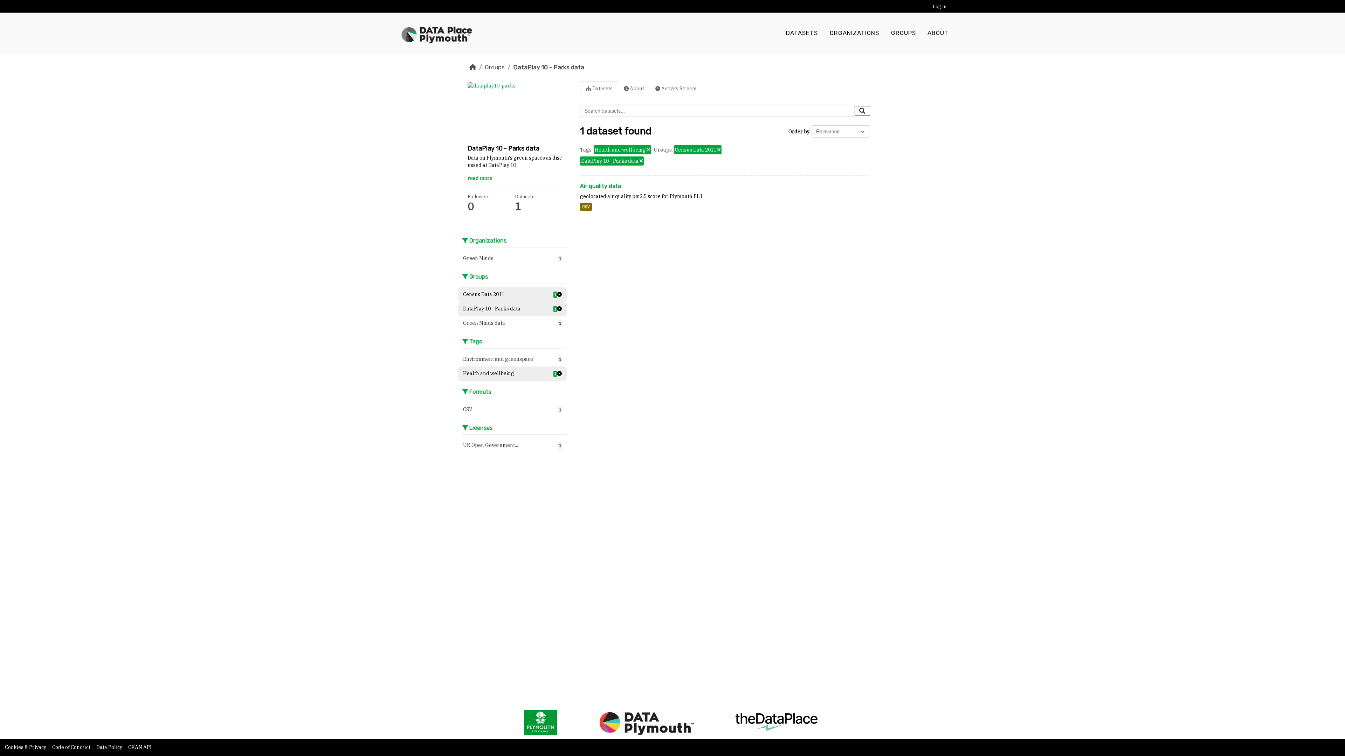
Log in (939, 6)
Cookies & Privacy (26, 747)
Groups (903, 33)
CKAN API (140, 747)
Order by (798, 131)
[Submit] (862, 111)
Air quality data (600, 186)
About (938, 33)
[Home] (472, 67)
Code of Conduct (71, 747)
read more (480, 178)
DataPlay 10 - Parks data (548, 67)
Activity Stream (678, 88)
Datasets (802, 33)
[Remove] (648, 150)
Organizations (854, 33)
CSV (586, 206)
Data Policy (109, 747)
